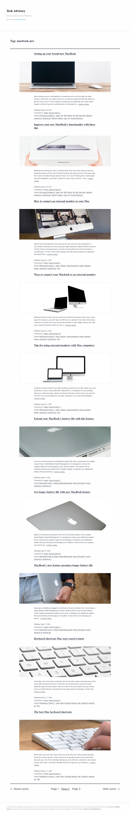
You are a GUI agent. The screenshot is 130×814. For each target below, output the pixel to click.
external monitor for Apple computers (78, 266)
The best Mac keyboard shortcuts (53, 712)
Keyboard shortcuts (71, 703)
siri (69, 118)
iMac (62, 703)
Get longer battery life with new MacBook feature (62, 492)
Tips (58, 268)
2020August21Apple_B (47, 336)
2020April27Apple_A (46, 630)
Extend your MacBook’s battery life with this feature (64, 418)
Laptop (88, 483)
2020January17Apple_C (47, 703)
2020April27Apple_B (46, 556)
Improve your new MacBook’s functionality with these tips (64, 126)
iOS (62, 115)
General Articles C (55, 113)
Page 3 (76, 788)
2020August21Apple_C (47, 266)
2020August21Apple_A (47, 410)
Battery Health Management (63, 483)
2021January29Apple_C (47, 115)
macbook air (38, 118)
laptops (36, 268)
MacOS (54, 118)
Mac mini (82, 115)
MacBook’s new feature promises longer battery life (63, 565)
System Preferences (76, 118)
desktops (63, 266)
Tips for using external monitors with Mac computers (64, 345)
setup (65, 118)
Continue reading (83, 104)
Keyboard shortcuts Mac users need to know (59, 638)
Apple (46, 113)
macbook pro (47, 118)
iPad (65, 115)
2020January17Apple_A (47, 776)
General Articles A (55, 407)
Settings (60, 118)
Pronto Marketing (20, 19)
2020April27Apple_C (46, 483)
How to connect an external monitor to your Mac (61, 201)
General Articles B (55, 189)
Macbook (89, 115)
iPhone (70, 115)
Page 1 (55, 788)
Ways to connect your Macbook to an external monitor (65, 274)
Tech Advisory (16, 10)
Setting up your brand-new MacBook (55, 54)
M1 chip (75, 115)
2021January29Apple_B (47, 192)
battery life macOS (79, 483)
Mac (79, 703)
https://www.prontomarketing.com (92, 809)
